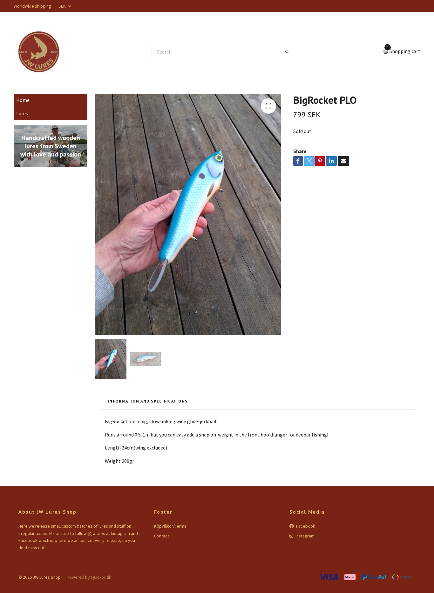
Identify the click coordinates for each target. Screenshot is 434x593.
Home (23, 100)
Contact (161, 536)
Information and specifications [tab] (147, 400)
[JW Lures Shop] (39, 51)
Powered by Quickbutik (89, 577)
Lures (22, 113)
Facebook (305, 526)
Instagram (305, 536)
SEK (62, 6)
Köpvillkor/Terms (170, 526)
